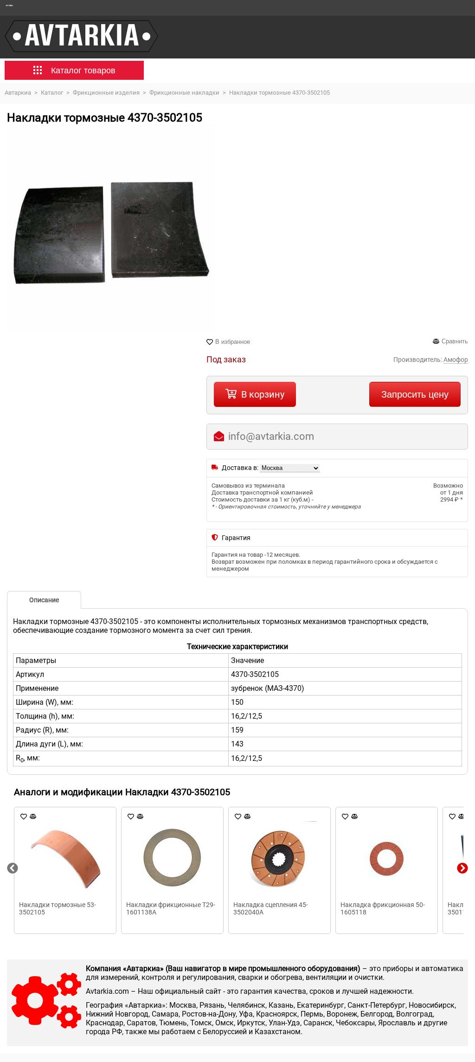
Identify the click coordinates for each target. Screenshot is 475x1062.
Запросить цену (415, 394)
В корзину (262, 394)
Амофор (455, 359)
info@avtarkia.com (271, 436)
